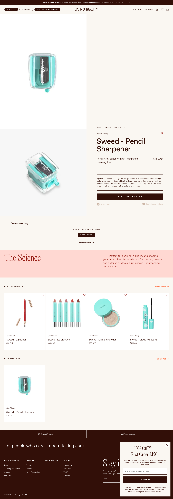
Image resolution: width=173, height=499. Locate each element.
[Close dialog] (167, 445)
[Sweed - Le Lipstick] (66, 321)
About (28, 465)
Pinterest (67, 469)
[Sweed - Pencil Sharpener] (24, 393)
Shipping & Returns (12, 469)
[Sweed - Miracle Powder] (107, 321)
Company (30, 460)
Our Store (8, 476)
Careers (29, 469)
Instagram (67, 465)
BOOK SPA (26, 9)
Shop (9, 9)
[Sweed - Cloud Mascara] (148, 321)
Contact (7, 472)
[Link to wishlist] (162, 9)
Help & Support (12, 460)
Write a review (86, 235)
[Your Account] (157, 9)
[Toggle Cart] (167, 9)
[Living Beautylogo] (86, 9)
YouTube (67, 472)
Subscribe (145, 479)
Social (67, 460)
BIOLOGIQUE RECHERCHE (47, 9)
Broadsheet (51, 460)
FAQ (6, 465)
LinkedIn (66, 476)
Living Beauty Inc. (33, 472)
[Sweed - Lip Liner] (24, 321)
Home (99, 127)
